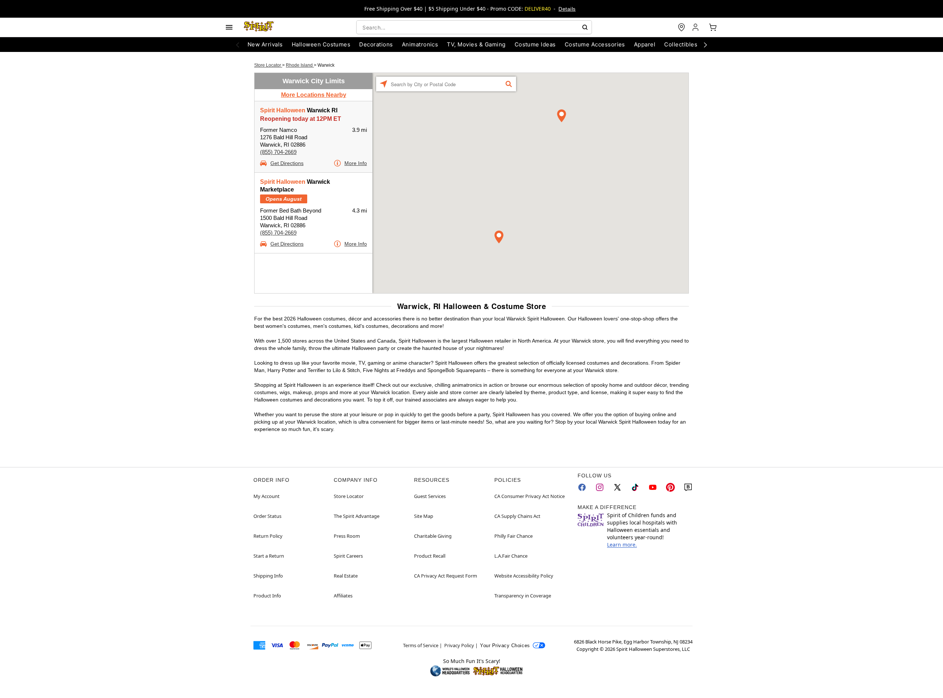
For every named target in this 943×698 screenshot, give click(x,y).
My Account (266, 496)
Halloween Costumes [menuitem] (321, 44)
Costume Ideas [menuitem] (535, 44)
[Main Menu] (229, 27)
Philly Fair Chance (513, 536)
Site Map (423, 516)
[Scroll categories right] (705, 44)
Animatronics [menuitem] (420, 44)
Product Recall (429, 556)
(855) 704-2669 (278, 152)
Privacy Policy (459, 645)
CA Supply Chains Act (517, 516)
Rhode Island (300, 65)
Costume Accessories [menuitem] (595, 44)
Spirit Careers (348, 556)
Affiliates (343, 595)
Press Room (347, 536)
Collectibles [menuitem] (680, 44)
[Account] (696, 27)
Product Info (267, 595)
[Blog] (688, 487)
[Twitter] (617, 487)
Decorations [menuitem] (376, 44)
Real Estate (346, 575)
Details (566, 9)
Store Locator (268, 65)
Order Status (267, 516)
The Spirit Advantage (356, 516)
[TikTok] (635, 487)
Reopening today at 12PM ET (300, 119)
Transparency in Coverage (522, 595)
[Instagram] (599, 487)
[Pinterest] (670, 487)
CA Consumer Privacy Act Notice (529, 496)
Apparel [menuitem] (644, 44)
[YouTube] (652, 487)
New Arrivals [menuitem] (265, 44)
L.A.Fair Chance (510, 556)
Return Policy (268, 536)
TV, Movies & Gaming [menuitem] (476, 44)
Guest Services (430, 496)
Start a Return (268, 556)
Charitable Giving (433, 536)
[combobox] (474, 27)
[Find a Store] (681, 27)
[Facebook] (582, 487)
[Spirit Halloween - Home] (259, 27)
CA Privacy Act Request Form (445, 575)
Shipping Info (268, 575)
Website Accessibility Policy (523, 575)
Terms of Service (420, 645)
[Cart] (713, 27)
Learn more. (622, 544)
